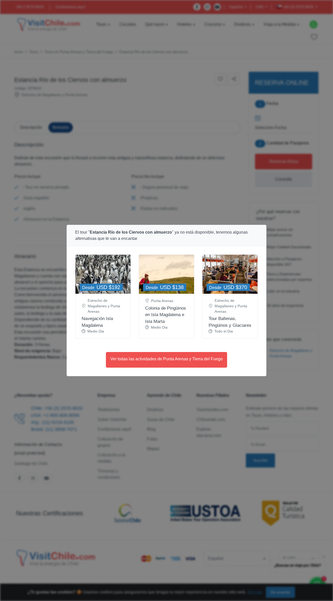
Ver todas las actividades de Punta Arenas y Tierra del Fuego (166, 359)
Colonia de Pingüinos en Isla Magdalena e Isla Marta (165, 315)
